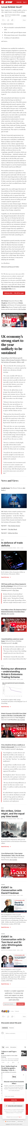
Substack (8, 1124)
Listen (24, 16)
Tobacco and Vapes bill (8, 1052)
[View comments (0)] (8, 20)
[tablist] (8, 1027)
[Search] (25, 1047)
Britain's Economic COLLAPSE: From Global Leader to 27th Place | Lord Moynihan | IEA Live (13, 715)
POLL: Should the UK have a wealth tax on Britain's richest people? (13, 746)
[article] (14, 1057)
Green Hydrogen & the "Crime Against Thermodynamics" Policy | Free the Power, (12, 854)
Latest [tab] (7, 1047)
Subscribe (19, 2)
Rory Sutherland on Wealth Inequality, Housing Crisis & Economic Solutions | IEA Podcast (9, 1068)
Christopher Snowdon (12, 1060)
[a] (24, 1068)
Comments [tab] (5, 1028)
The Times (16, 590)
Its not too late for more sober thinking (9, 1056)
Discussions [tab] (13, 1047)
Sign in (24, 2)
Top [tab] (3, 1047)
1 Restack (17, 1011)
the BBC (15, 643)
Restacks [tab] (11, 1028)
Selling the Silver (13, 533)
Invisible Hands (5, 488)
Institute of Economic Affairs (12, 15)
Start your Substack (10, 1121)
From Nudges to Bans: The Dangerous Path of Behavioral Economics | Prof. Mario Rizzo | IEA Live (13, 612)
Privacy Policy (19, 1112)
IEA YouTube (22, 309)
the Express (20, 749)
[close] (23, 1075)
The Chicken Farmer (14, 526)
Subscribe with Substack (15, 1106)
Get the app (20, 1121)
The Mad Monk (12, 529)
